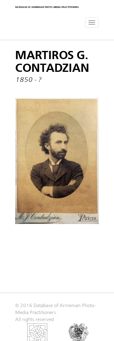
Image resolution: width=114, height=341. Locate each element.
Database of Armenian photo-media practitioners (47, 7)
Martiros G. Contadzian (52, 61)
